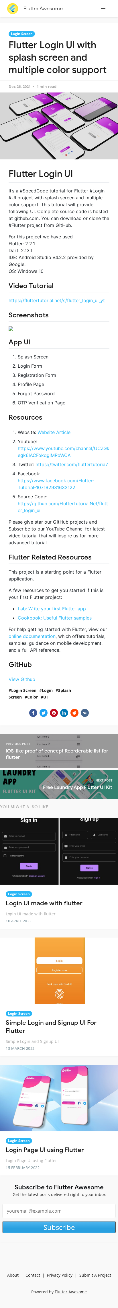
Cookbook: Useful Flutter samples (55, 618)
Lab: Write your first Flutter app (52, 608)
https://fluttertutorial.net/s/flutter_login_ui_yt (57, 300)
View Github (22, 679)
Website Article (54, 432)
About (13, 1275)
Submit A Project (95, 1275)
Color (32, 697)
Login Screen (22, 33)
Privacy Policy (59, 1275)
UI (45, 697)
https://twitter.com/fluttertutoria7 (72, 464)
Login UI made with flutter (44, 903)
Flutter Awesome (43, 8)
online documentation (32, 636)
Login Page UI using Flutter (45, 1150)
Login (47, 690)
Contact (32, 1275)
